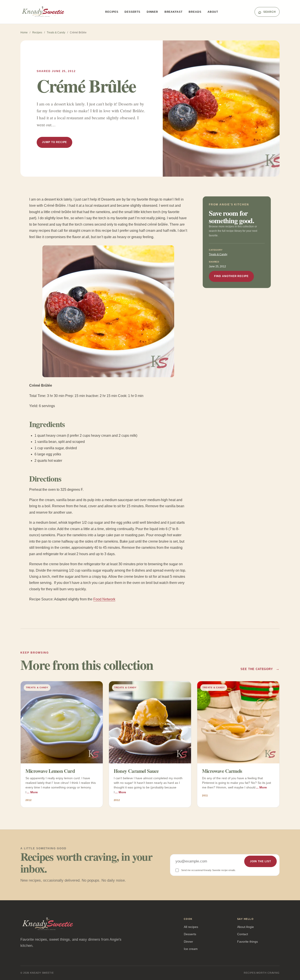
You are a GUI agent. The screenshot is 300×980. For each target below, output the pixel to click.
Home (24, 32)
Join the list (260, 861)
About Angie (245, 927)
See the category (260, 669)
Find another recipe (231, 276)
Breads (195, 11)
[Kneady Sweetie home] (44, 12)
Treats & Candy (56, 32)
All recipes (191, 927)
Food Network (104, 599)
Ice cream (191, 949)
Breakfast (173, 11)
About (213, 11)
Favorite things (247, 941)
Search (267, 12)
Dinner (152, 11)
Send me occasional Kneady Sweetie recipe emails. (208, 870)
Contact (242, 934)
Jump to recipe (54, 142)
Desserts (132, 11)
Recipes (111, 11)
